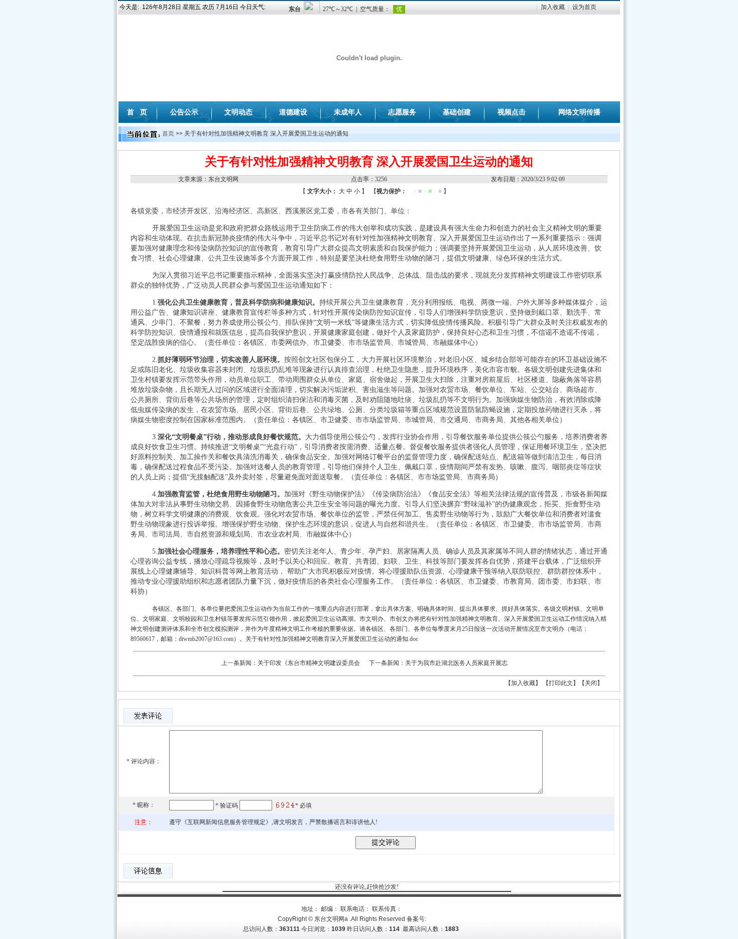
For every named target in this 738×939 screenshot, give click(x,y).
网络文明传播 (579, 112)
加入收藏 (553, 7)
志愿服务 (402, 112)
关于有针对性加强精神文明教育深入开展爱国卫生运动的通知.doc (331, 638)
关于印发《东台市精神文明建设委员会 (309, 662)
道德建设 (293, 112)
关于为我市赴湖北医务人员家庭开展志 (456, 662)
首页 (168, 133)
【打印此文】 (561, 683)
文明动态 (238, 112)
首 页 (137, 112)
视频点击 (512, 112)
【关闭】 (591, 683)
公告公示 (184, 112)
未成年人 (348, 112)
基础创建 (457, 112)
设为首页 (584, 7)
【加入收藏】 (523, 683)
